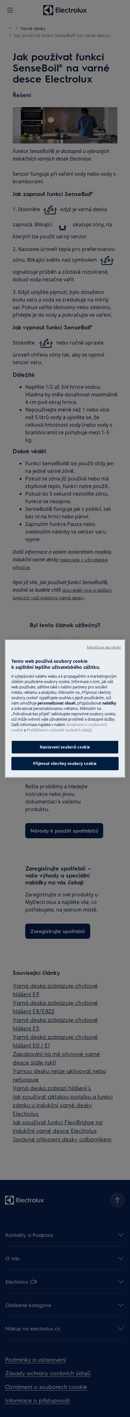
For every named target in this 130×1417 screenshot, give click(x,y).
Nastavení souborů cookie (65, 747)
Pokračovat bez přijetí (104, 647)
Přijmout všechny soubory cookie (65, 763)
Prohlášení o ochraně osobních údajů (59, 730)
